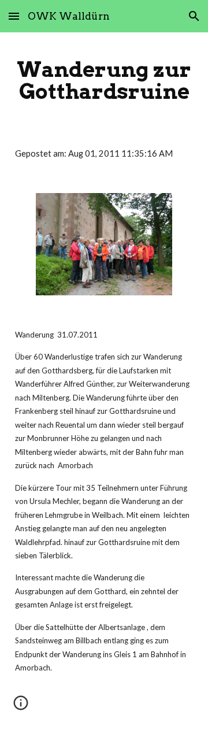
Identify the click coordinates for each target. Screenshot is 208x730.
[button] (14, 16)
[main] (104, 80)
